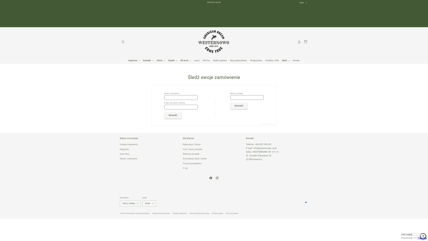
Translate (422, 238)
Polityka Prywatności (129, 144)
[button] (123, 42)
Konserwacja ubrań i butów (195, 158)
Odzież (160, 60)
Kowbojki (147, 60)
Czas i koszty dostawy (192, 149)
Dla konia (184, 60)
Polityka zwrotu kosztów (160, 213)
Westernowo (130, 213)
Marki (284, 60)
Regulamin (124, 149)
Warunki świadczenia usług (199, 213)
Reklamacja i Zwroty (192, 144)
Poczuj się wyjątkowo (192, 163)
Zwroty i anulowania (128, 158)
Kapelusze (133, 60)
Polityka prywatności (179, 213)
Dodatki (171, 60)
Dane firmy (124, 154)
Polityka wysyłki (217, 213)
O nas (185, 168)
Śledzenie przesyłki (191, 154)
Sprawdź (173, 115)
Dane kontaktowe (232, 213)
